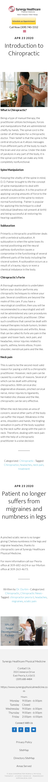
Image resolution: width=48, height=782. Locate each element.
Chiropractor (11, 464)
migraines (17, 601)
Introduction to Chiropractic (24, 50)
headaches (26, 464)
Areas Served (24, 766)
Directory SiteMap (24, 758)
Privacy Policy (24, 742)
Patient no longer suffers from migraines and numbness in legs (24, 505)
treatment (24, 468)
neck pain (38, 464)
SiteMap (24, 750)
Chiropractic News (31, 593)
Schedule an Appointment (23, 21)
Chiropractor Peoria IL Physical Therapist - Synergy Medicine (25, 11)
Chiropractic (26, 460)
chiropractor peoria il (22, 597)
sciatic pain (30, 601)
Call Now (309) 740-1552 (23, 27)
